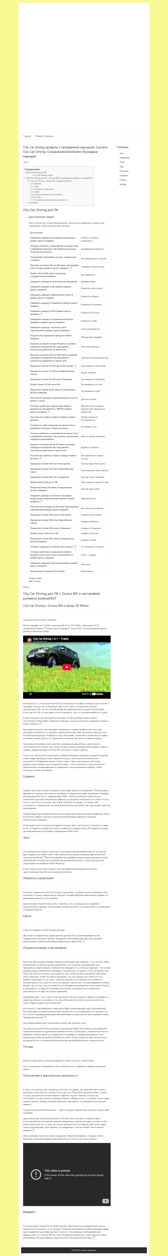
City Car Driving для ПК (36, 172)
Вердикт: (35, 203)
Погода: (38, 197)
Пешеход (124, 171)
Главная (27, 136)
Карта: (37, 192)
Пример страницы (44, 136)
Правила (124, 175)
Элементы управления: (44, 189)
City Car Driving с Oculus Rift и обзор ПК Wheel (50, 181)
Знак (122, 162)
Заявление (125, 158)
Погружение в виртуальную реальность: (51, 200)
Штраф (123, 184)
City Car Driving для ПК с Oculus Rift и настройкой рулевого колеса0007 (59, 178)
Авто (122, 153)
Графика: (37, 184)
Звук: (37, 186)
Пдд (121, 166)
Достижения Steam (45, 175)
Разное (123, 180)
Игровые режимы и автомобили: (48, 195)
